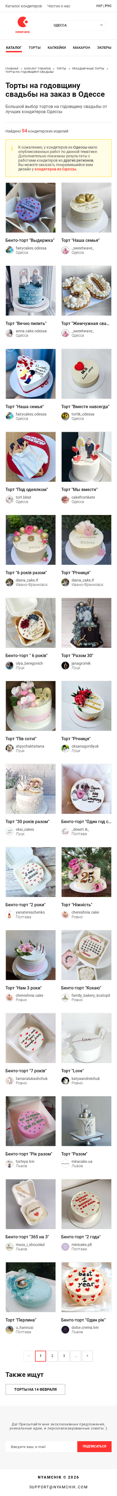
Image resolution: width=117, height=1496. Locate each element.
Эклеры (104, 48)
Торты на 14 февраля (35, 1389)
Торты (35, 48)
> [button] (87, 1356)
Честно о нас (58, 6)
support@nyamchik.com (58, 1487)
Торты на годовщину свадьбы (29, 71)
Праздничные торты (88, 68)
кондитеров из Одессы (55, 169)
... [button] (76, 1356)
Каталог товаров (37, 68)
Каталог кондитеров (23, 6)
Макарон (81, 48)
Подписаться (94, 1446)
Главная (12, 68)
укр (99, 6)
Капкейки (57, 48)
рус (108, 6)
